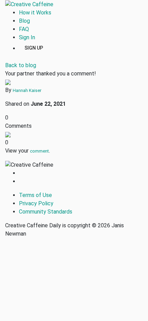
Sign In (27, 37)
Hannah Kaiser (27, 90)
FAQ (24, 29)
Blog (24, 21)
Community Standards (45, 211)
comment (39, 151)
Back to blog (20, 65)
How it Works (35, 12)
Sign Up (33, 47)
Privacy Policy (36, 203)
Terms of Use (35, 195)
